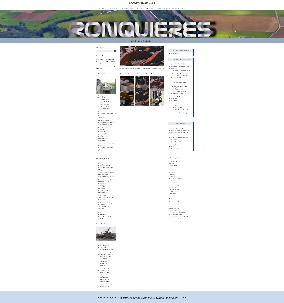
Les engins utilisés (103, 270)
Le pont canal (174, 68)
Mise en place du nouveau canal (180, 66)
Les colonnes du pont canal (180, 75)
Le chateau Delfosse (104, 162)
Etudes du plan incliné (106, 253)
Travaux (171, 163)
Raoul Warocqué (104, 99)
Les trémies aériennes (177, 77)
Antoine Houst (102, 129)
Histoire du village (174, 185)
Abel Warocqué (104, 106)
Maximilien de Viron (103, 128)
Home (99, 8)
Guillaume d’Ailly (103, 136)
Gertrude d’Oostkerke (104, 142)
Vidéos (183, 8)
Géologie (102, 251)
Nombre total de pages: (176, 221)
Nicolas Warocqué (105, 108)
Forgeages (175, 84)
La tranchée (103, 261)
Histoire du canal (174, 183)
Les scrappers (104, 277)
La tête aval (103, 263)
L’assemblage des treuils (179, 82)
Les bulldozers (104, 274)
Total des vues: (173, 214)
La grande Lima (104, 279)
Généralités (175, 8)
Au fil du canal (150, 8)
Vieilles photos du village (105, 203)
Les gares (172, 172)
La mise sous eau (176, 95)
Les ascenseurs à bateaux (126, 8)
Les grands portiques (177, 93)
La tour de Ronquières (106, 260)
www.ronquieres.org (142, 2)
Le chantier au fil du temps (107, 269)
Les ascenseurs (173, 191)
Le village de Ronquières (163, 8)
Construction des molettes (180, 86)
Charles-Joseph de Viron (105, 124)
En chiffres (172, 180)
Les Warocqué (102, 97)
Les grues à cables (105, 276)
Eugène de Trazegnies (104, 120)
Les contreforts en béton (178, 63)
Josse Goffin (102, 110)
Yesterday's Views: (174, 206)
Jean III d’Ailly (102, 133)
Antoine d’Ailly (102, 131)
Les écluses (140, 8)
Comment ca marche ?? (176, 170)
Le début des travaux (106, 256)
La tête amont (104, 258)
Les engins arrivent (105, 272)
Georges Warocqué (105, 101)
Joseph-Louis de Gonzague (106, 119)
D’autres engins (104, 283)
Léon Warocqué (104, 104)
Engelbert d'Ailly (102, 138)
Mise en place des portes (179, 91)
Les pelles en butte (105, 281)
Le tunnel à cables (176, 100)
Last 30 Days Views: (175, 210)
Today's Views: (173, 201)
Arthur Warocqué (105, 103)
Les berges (174, 98)
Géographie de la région (107, 249)
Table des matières (104, 211)
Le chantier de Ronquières (105, 254)
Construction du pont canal (180, 73)
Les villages (172, 193)
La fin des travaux (105, 267)
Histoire (104, 8)
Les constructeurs (105, 286)
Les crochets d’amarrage (178, 97)
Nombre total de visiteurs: (176, 216)
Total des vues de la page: (177, 219)
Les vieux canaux (174, 189)
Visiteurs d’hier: (173, 208)
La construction (173, 168)
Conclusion (101, 117)
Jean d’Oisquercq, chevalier (106, 143)
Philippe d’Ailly (102, 135)
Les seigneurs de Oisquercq (106, 96)
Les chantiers (173, 165)
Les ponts (172, 176)
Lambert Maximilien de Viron (106, 126)
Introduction (102, 145)
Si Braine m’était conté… (105, 112)
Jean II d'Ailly (102, 140)
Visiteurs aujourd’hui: (175, 204)
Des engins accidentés (106, 284)
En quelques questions (175, 178)
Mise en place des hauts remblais (180, 65)
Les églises (101, 204)
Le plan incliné (113, 8)
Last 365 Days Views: (175, 212)
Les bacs (102, 265)
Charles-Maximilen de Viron (106, 122)
